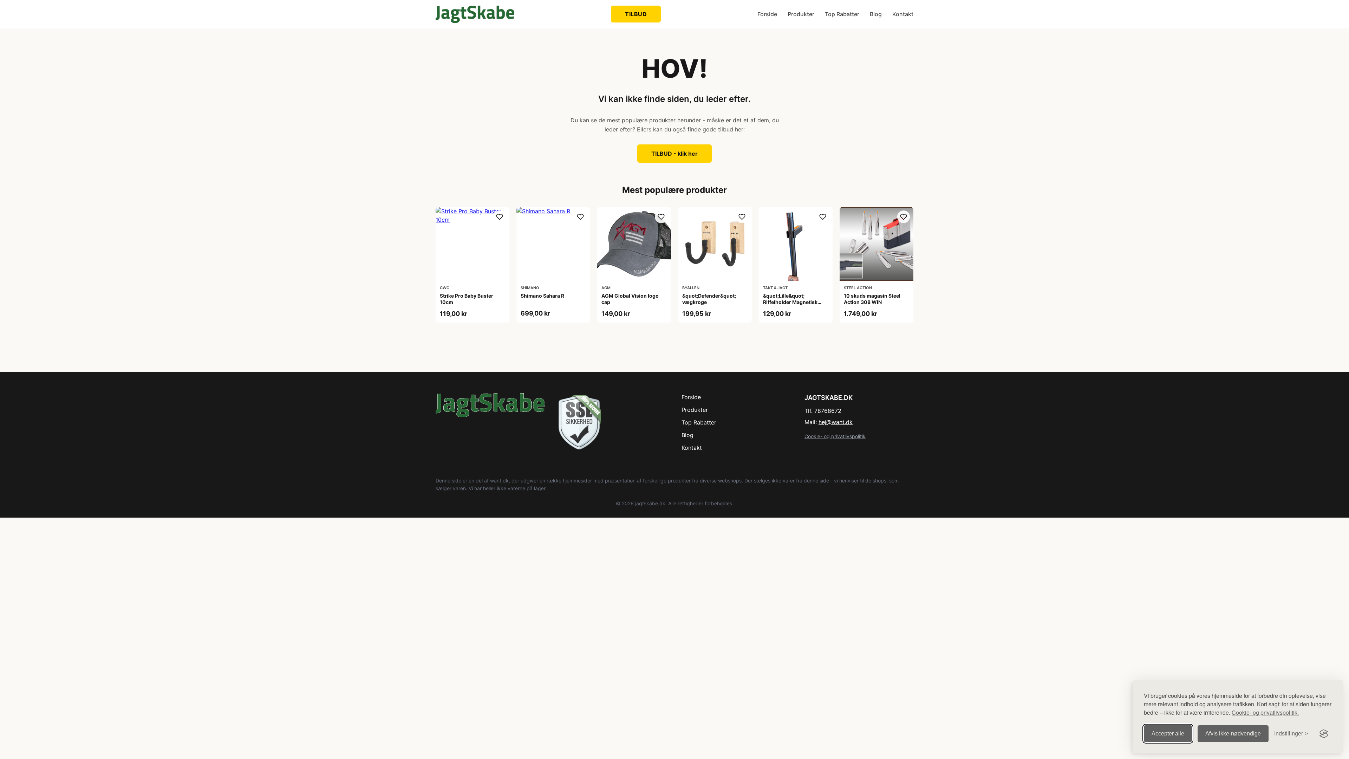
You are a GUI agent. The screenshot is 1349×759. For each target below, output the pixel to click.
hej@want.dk (836, 422)
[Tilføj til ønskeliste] (499, 216)
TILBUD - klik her (674, 153)
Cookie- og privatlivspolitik (835, 436)
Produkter (801, 14)
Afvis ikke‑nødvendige (1233, 734)
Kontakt (902, 14)
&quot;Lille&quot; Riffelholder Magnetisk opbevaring (790, 302)
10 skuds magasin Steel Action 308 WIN (872, 299)
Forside (767, 14)
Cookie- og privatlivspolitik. (1265, 712)
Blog (876, 14)
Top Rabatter (842, 14)
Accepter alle (1168, 734)
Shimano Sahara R (542, 296)
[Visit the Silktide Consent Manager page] (1323, 733)
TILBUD (636, 14)
